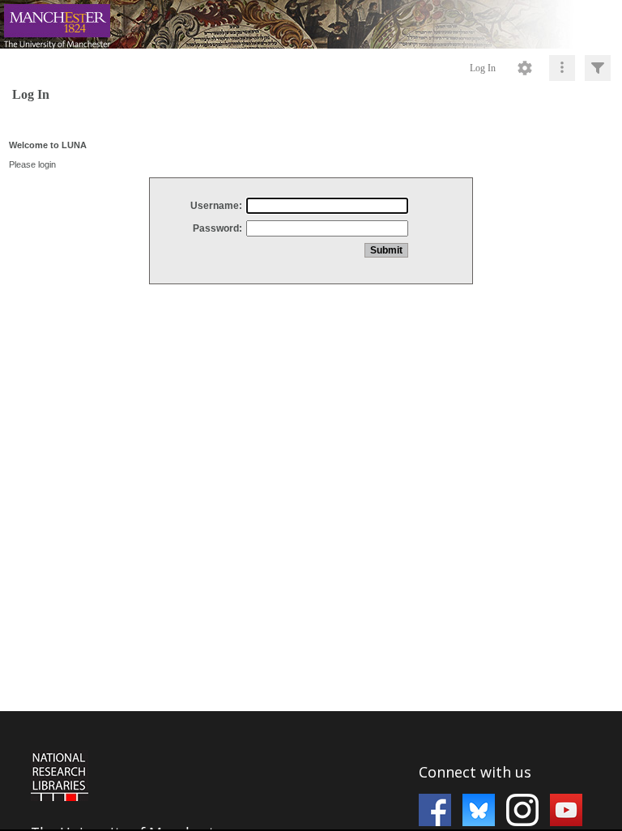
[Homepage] (311, 24)
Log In (483, 68)
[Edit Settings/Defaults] (524, 68)
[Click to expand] (598, 68)
